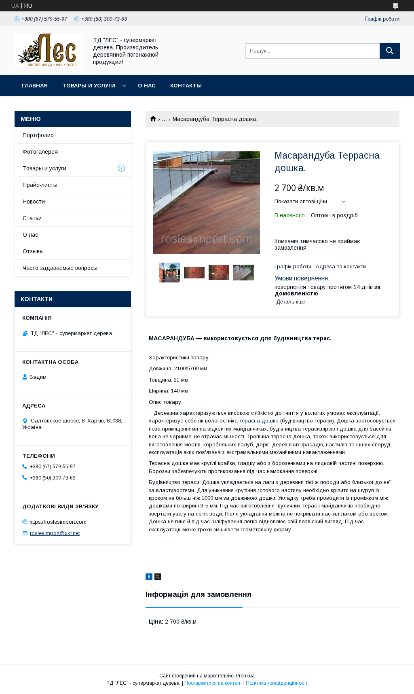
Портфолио (38, 135)
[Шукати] (390, 51)
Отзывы (33, 251)
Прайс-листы (40, 185)
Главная (35, 86)
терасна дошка (259, 421)
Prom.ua (245, 676)
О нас (147, 86)
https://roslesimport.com (58, 521)
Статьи (32, 218)
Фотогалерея (40, 152)
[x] (157, 578)
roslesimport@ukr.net (55, 533)
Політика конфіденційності (276, 683)
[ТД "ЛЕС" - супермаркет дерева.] (49, 65)
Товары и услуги (88, 86)
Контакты (186, 86)
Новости (34, 201)
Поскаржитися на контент (213, 683)
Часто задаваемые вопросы (60, 268)
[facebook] (149, 578)
